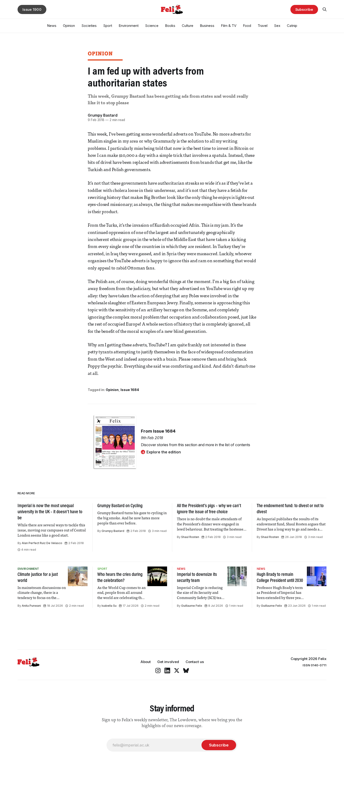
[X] (176, 670)
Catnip (292, 25)
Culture (187, 25)
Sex (277, 25)
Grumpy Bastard (102, 115)
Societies (89, 25)
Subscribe (304, 9)
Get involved (168, 662)
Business (207, 25)
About (145, 662)
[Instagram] (158, 670)
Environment (129, 25)
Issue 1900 (31, 9)
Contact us (195, 662)
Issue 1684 (130, 390)
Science (151, 25)
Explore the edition (163, 452)
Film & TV (228, 25)
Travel (262, 25)
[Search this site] (324, 9)
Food (247, 25)
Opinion (69, 25)
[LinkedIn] (167, 670)
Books (170, 25)
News (51, 25)
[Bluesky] (186, 670)
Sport (107, 25)
